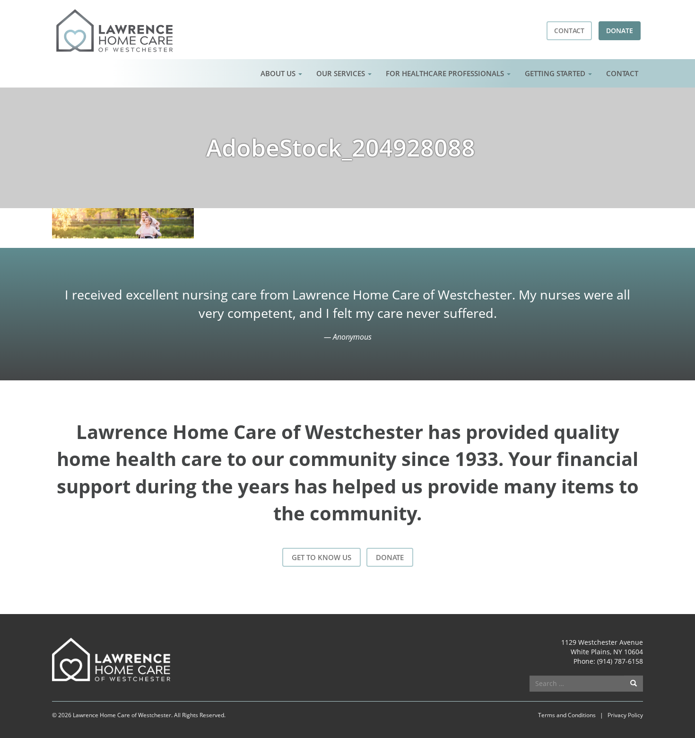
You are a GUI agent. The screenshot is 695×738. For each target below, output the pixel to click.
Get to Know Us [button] (321, 557)
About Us (279, 73)
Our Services (341, 73)
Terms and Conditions (567, 715)
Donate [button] (619, 30)
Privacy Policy (625, 715)
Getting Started (556, 73)
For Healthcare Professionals (446, 73)
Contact (622, 73)
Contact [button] (569, 30)
